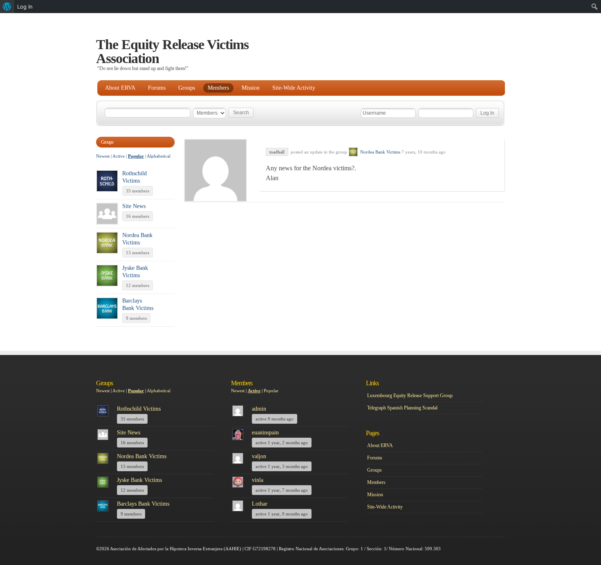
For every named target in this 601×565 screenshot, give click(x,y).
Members (218, 88)
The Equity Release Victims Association (172, 51)
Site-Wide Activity (293, 88)
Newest (103, 156)
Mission (251, 88)
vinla (257, 480)
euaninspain (265, 432)
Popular (136, 156)
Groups (186, 88)
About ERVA (120, 88)
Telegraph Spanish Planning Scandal (402, 408)
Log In (25, 6)
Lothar (259, 504)
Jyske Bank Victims (139, 480)
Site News (134, 206)
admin (259, 409)
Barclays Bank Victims (143, 504)
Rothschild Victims (139, 409)
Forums (157, 88)
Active (118, 156)
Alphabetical (158, 156)
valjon (259, 456)
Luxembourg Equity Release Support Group (410, 395)
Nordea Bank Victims (380, 151)
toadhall (277, 151)
